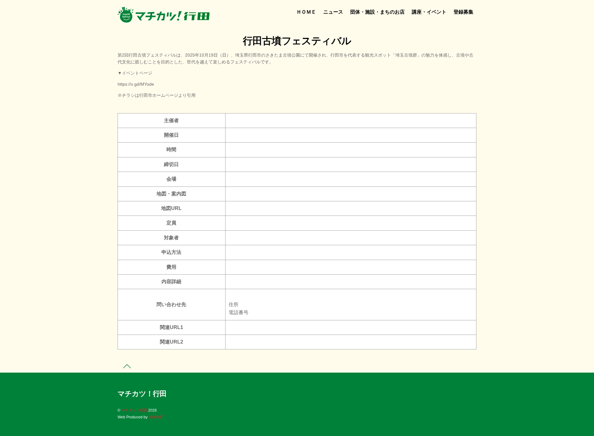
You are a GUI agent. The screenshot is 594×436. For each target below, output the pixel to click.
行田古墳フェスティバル (297, 40)
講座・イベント (429, 12)
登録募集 (463, 12)
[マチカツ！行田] (164, 20)
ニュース (333, 12)
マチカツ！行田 (134, 410)
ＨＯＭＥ (306, 12)
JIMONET (156, 417)
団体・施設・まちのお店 (377, 12)
